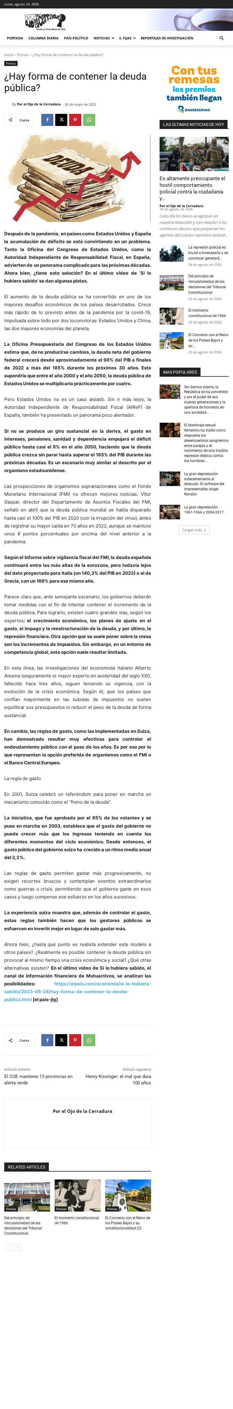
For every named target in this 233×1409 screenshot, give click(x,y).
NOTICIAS (102, 38)
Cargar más (192, 529)
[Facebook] (47, 120)
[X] (61, 120)
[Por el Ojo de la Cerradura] (8, 104)
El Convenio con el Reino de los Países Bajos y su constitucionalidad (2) (127, 1223)
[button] (221, 38)
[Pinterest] (75, 120)
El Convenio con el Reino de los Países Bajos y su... (208, 340)
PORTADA (15, 38)
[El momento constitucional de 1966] (77, 1195)
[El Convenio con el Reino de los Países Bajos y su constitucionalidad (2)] (128, 1195)
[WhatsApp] (89, 120)
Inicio (8, 54)
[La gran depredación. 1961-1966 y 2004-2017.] (170, 512)
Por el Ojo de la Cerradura (39, 104)
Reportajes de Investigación (167, 38)
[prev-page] (8, 1248)
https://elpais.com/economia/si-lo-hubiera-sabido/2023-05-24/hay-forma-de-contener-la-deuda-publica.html (77, 991)
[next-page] (18, 1248)
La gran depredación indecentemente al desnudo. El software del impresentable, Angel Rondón (204, 484)
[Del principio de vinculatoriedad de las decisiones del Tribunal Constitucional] (27, 1195)
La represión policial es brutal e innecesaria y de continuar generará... (208, 252)
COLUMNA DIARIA (44, 38)
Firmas (23, 54)
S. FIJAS (125, 38)
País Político (76, 38)
